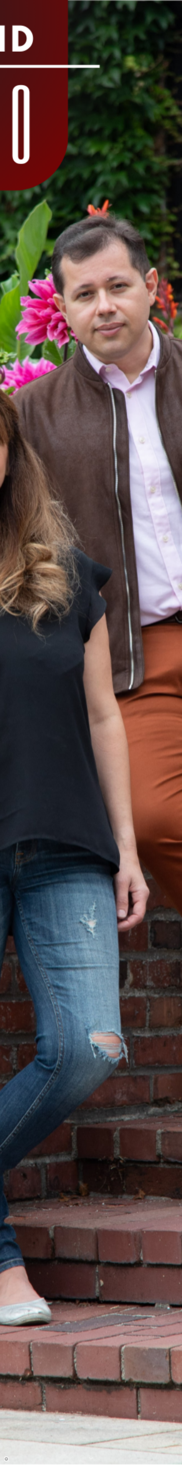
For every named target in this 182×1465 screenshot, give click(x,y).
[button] (91, 1458)
